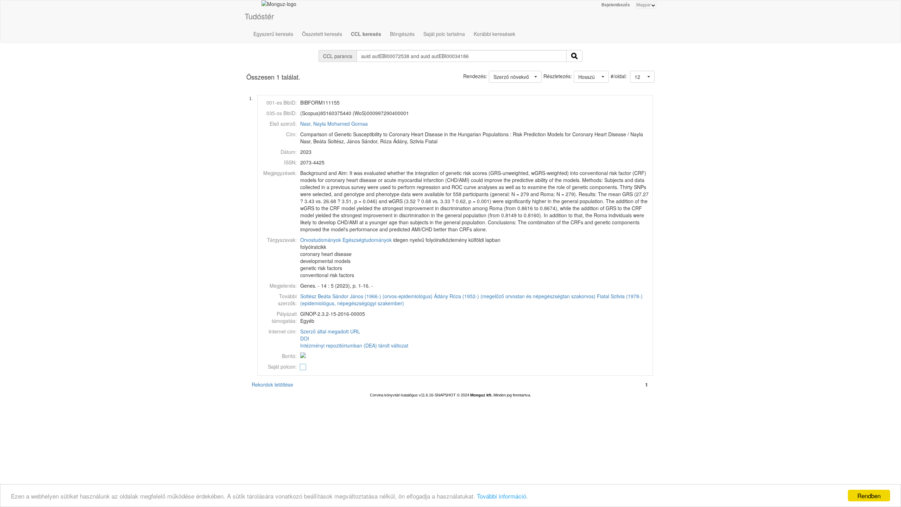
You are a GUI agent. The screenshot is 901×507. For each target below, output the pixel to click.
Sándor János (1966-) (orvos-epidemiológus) (382, 296)
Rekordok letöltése (272, 384)
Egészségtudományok (367, 239)
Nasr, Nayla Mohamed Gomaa (334, 123)
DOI (304, 338)
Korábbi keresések (494, 33)
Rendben (869, 495)
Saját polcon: (282, 366)
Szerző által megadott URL (330, 331)
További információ (501, 496)
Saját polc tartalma (444, 33)
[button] (642, 77)
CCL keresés (366, 33)
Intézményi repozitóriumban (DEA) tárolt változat (354, 345)
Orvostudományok (320, 239)
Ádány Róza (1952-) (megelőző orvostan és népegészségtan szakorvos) (515, 296)
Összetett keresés (322, 33)
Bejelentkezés (615, 4)
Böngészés (402, 33)
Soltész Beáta (315, 296)
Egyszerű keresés (273, 33)
